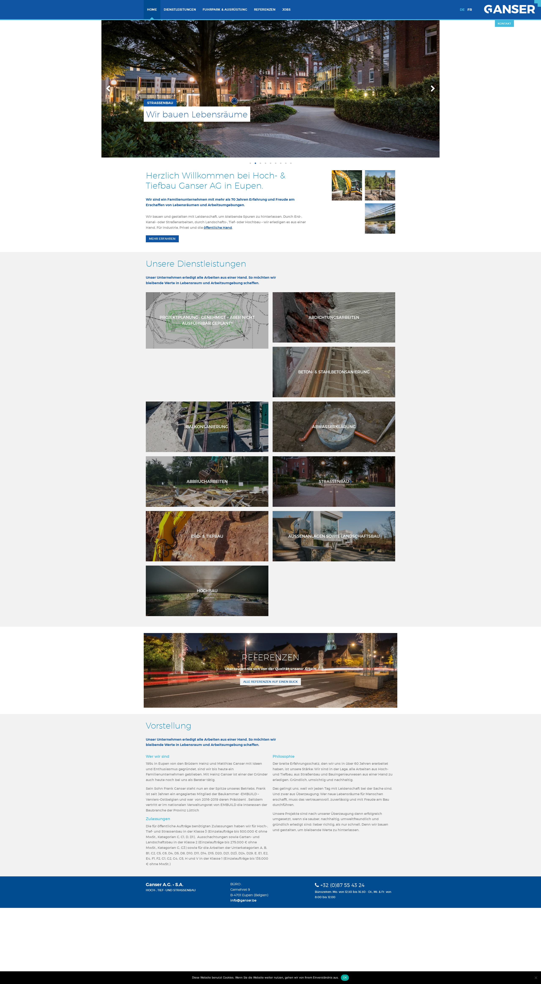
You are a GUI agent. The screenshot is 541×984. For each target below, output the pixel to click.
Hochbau (207, 590)
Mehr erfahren (162, 239)
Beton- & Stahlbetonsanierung (334, 371)
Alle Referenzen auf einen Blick (270, 682)
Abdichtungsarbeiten (334, 317)
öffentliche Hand (218, 227)
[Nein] (536, 978)
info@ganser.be (243, 900)
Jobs (286, 9)
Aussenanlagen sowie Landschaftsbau (334, 536)
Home (152, 9)
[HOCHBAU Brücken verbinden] (270, 88)
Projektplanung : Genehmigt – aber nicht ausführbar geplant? (207, 320)
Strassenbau (334, 481)
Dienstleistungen (180, 9)
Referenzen (265, 9)
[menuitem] (152, 9)
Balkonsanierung (207, 426)
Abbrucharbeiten (207, 481)
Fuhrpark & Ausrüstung (225, 9)
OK (345, 977)
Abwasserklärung (334, 426)
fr (469, 9)
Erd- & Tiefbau (207, 536)
